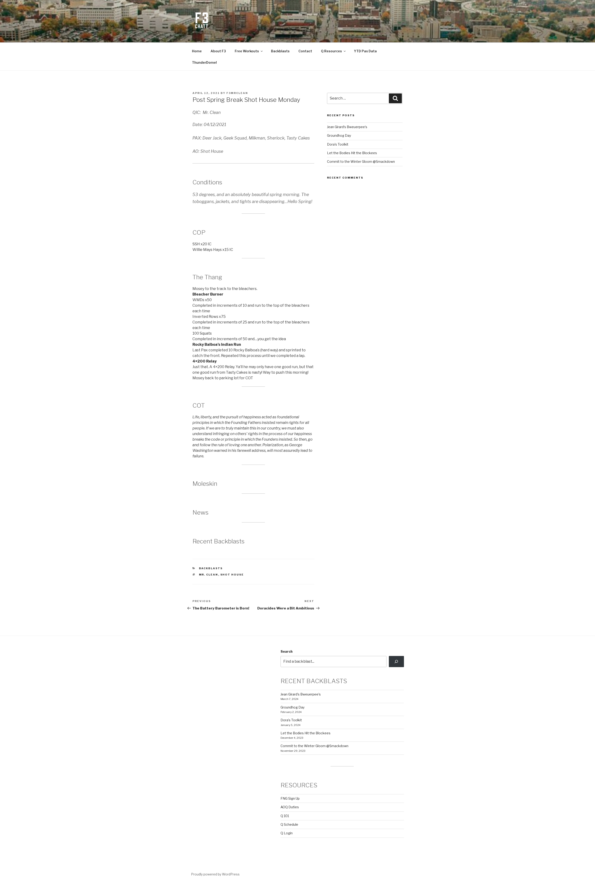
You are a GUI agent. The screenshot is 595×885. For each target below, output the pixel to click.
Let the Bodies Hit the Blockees (352, 153)
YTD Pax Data (365, 51)
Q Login (287, 833)
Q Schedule (289, 824)
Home (197, 51)
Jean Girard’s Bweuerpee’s (347, 127)
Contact (305, 51)
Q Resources (331, 51)
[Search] (396, 661)
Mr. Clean (208, 574)
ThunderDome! (204, 62)
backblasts (211, 568)
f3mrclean (237, 93)
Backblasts (280, 51)
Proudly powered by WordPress (215, 874)
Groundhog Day (339, 135)
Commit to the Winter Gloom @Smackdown (361, 161)
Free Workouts (247, 51)
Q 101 (285, 816)
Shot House (232, 574)
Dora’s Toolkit (337, 144)
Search (287, 651)
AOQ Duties (290, 807)
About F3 (218, 51)
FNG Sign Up (290, 798)
